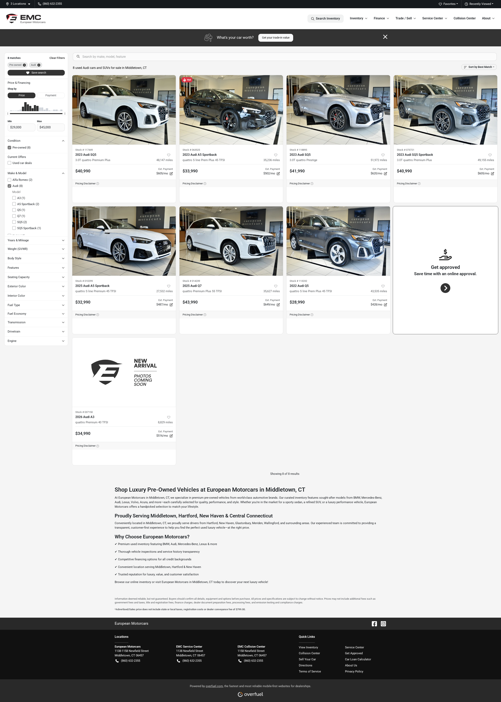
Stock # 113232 (298, 280)
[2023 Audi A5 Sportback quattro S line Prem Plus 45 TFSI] (231, 110)
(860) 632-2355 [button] (52, 3)
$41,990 (297, 171)
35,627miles (271, 291)
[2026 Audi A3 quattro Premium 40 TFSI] (124, 372)
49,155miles (486, 160)
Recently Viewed (480, 4)
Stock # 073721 (405, 149)
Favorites (449, 4)
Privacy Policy (354, 671)
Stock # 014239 (191, 280)
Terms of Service (310, 671)
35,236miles (271, 160)
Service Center (354, 647)
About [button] (486, 18)
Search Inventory (328, 18)
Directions (305, 665)
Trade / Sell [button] (404, 18)
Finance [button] (379, 18)
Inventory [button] (356, 18)
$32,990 (82, 302)
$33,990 (190, 171)
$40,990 (82, 171)
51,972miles (379, 160)
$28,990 (297, 302)
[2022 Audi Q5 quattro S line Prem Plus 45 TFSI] (338, 241)
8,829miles (165, 422)
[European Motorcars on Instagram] (381, 623)
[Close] (385, 37)
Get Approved (354, 653)
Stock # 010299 (84, 280)
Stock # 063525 (191, 149)
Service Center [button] (432, 18)
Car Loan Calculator (358, 659)
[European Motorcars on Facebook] (372, 623)
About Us (351, 665)
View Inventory (308, 647)
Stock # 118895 (298, 149)
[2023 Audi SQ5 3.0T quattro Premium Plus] (124, 110)
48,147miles (164, 160)
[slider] (7, 113)
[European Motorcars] (25, 18)
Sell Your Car (307, 659)
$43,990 (190, 302)
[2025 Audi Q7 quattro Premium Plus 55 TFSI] (231, 241)
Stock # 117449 (84, 149)
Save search (38, 72)
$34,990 (82, 433)
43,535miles (379, 291)
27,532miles (164, 291)
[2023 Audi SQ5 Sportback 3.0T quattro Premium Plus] (445, 110)
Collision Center (465, 18)
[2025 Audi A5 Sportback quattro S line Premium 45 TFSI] (124, 241)
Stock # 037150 (84, 412)
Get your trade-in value (275, 37)
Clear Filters (57, 57)
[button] (19, 4)
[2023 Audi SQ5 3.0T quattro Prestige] (338, 110)
